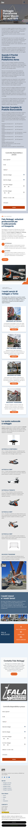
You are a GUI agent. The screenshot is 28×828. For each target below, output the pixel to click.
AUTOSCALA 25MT (7, 534)
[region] (14, 821)
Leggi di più (14, 329)
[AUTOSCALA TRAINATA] (2, 488)
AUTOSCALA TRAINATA (8, 490)
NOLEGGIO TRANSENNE (8, 554)
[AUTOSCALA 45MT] (2, 510)
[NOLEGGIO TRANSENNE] (2, 552)
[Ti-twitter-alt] (4, 777)
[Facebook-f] (2, 777)
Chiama (14, 674)
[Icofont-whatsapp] (11, 777)
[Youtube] (9, 777)
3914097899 (6, 812)
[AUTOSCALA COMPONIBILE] (2, 447)
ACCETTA (14, 822)
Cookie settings (14, 825)
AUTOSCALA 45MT (7, 512)
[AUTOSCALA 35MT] (2, 467)
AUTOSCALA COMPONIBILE (9, 449)
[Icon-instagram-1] (6, 777)
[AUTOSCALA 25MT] (2, 532)
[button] (24, 2)
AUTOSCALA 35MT (7, 469)
